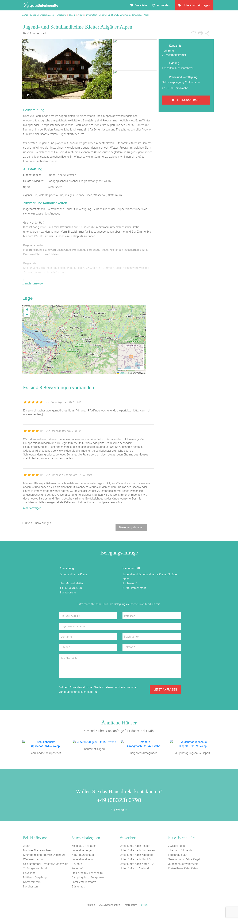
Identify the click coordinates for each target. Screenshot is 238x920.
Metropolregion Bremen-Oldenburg (44, 854)
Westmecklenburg (34, 859)
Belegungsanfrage (186, 100)
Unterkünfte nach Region (135, 845)
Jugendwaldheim (82, 859)
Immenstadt (91, 15)
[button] (83, 335)
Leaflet (122, 372)
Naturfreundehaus (83, 854)
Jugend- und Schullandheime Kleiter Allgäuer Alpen (124, 15)
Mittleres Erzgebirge (35, 877)
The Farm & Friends (180, 850)
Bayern (71, 15)
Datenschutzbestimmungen (120, 687)
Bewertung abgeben (131, 527)
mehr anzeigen (32, 508)
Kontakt (90, 904)
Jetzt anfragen (165, 689)
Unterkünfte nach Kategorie (136, 854)
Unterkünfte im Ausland (134, 868)
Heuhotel (77, 864)
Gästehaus (78, 886)
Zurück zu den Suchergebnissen (38, 15)
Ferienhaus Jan (177, 854)
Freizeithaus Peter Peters (183, 868)
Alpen (26, 845)
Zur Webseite (68, 592)
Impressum (130, 904)
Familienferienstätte (84, 882)
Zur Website (119, 810)
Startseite (61, 15)
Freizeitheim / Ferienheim (87, 873)
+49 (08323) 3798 (71, 588)
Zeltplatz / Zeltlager (84, 845)
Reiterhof (77, 868)
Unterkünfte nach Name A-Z (137, 864)
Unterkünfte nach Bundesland (138, 850)
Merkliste (141, 5)
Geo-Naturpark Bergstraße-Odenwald (45, 864)
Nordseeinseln (32, 882)
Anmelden (163, 5)
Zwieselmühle (176, 845)
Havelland (29, 873)
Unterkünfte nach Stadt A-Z (136, 859)
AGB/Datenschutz (109, 904)
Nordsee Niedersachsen (37, 850)
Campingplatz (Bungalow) (88, 877)
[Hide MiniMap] (141, 367)
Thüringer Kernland (35, 868)
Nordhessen (30, 886)
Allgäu (81, 15)
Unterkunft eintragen (196, 5)
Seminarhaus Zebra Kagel (184, 859)
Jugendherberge (81, 850)
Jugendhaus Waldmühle (183, 864)
